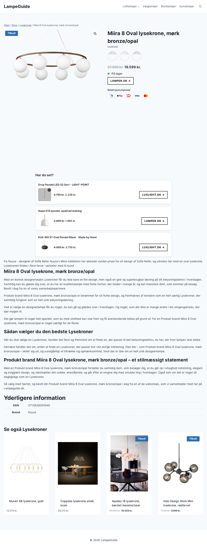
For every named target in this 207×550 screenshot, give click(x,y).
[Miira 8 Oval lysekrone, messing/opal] (124, 56)
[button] (95, 34)
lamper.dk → (120, 80)
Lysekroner (113, 46)
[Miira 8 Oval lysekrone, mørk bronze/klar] (137, 56)
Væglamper (150, 6)
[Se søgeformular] (200, 6)
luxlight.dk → (153, 194)
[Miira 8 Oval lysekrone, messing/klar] (112, 56)
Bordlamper (168, 6)
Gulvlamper (186, 6)
